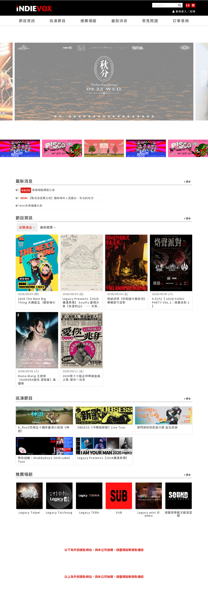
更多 (188, 181)
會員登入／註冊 (185, 11)
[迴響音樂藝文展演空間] (178, 495)
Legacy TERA (89, 512)
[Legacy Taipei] (29, 495)
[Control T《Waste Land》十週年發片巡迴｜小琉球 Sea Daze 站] (104, 81)
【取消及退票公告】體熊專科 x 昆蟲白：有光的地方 (57, 198)
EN (188, 5)
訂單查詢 (181, 20)
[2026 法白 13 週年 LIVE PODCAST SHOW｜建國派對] (20, 148)
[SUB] (119, 495)
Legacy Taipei (29, 512)
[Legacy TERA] (89, 495)
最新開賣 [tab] (47, 227)
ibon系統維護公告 (31, 205)
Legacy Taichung (59, 512)
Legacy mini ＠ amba (149, 513)
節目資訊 (27, 20)
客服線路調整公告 (38, 190)
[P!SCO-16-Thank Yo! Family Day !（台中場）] (62, 148)
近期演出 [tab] (26, 227)
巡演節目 (58, 20)
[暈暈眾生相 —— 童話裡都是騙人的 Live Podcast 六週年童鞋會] (104, 148)
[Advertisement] (104, 563)
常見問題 (150, 20)
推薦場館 (88, 20)
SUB (119, 512)
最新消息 (119, 20)
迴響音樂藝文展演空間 (178, 513)
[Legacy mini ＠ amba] (148, 495)
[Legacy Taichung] (59, 495)
